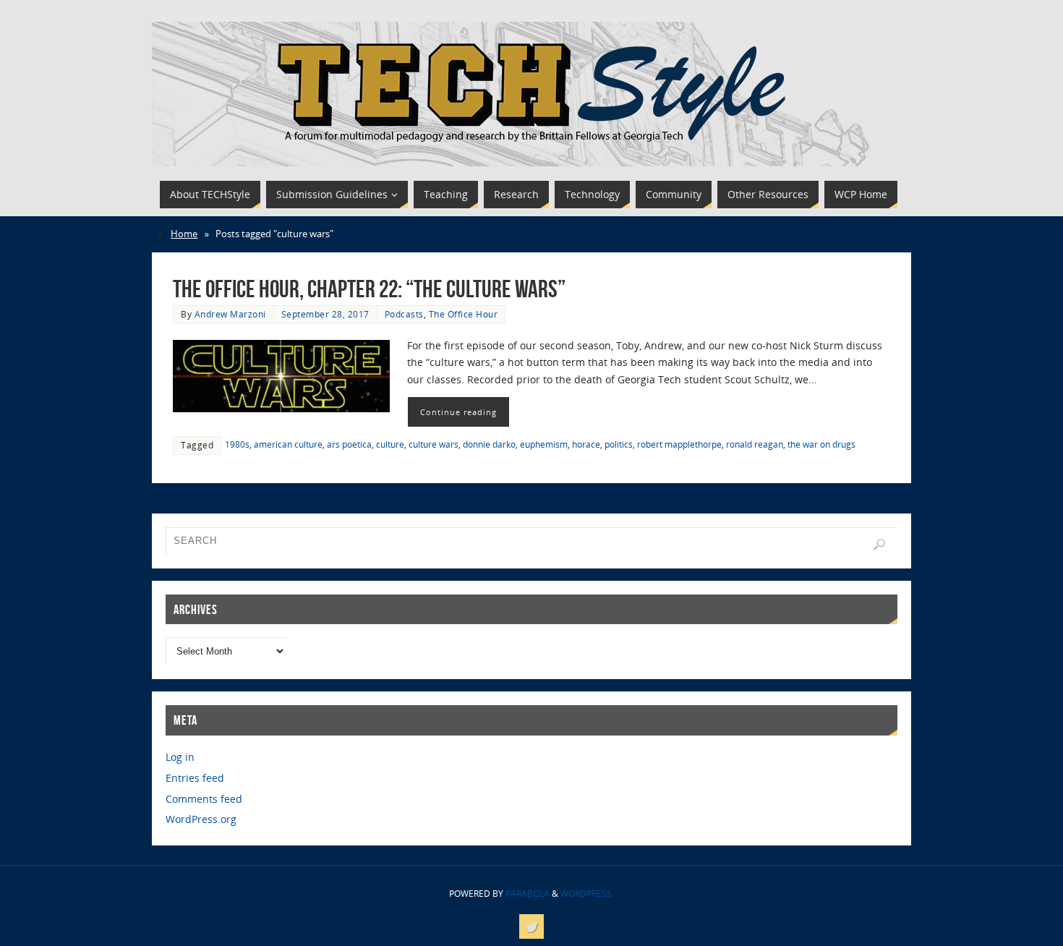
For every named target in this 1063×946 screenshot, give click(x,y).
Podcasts (404, 314)
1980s (237, 444)
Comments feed (204, 799)
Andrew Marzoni (230, 314)
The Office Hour (463, 314)
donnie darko (489, 444)
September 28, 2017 (325, 314)
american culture (288, 444)
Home (184, 234)
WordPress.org (201, 819)
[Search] (879, 544)
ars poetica (349, 444)
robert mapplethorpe (679, 444)
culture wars (433, 444)
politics (619, 444)
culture (390, 444)
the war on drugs (821, 444)
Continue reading (458, 411)
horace (586, 444)
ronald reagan (754, 444)
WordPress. (587, 893)
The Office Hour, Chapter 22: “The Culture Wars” (369, 289)
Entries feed (195, 778)
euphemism (544, 444)
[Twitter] (531, 926)
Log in (180, 757)
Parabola (527, 893)
